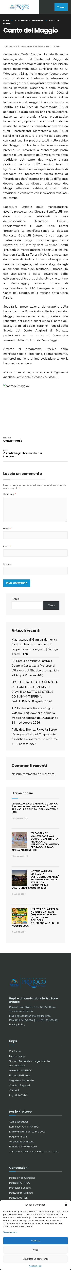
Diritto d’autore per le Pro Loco (27, 1131)
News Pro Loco (23, 20)
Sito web (7, 564)
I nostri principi (17, 1056)
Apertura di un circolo (21, 1141)
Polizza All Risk (18, 1198)
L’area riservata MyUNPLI (24, 1127)
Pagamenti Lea (18, 1136)
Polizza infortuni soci (21, 1193)
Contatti (14, 1090)
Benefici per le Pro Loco (23, 1146)
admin (56, 46)
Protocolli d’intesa (19, 1075)
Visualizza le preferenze (35, 1259)
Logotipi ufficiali (18, 1095)
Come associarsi (18, 1122)
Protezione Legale (20, 1188)
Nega (35, 1249)
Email (7, 546)
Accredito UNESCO (20, 1070)
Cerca (15, 599)
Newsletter (37, 20)
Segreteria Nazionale (21, 1080)
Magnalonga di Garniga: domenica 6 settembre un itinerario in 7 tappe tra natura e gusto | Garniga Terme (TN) (35, 808)
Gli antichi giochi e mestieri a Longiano (22, 453)
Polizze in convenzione (22, 1178)
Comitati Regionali (20, 1085)
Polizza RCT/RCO (19, 1183)
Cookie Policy (35, 1266)
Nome (7, 528)
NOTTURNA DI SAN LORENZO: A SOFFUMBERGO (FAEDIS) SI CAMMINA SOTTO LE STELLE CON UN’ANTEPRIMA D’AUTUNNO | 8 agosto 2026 (35, 691)
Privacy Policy (17, 1024)
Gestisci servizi (10, 1232)
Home (6, 20)
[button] (66, 1204)
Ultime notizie (22, 793)
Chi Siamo (15, 1051)
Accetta (35, 1240)
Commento (9, 494)
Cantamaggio (12, 439)
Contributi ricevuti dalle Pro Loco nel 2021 (34, 1151)
